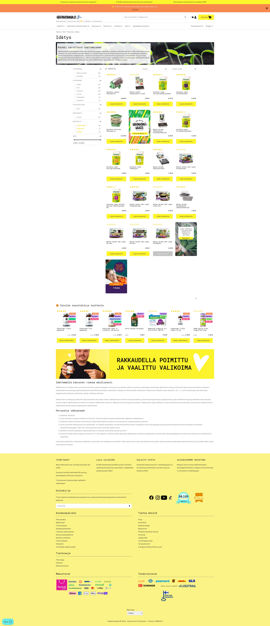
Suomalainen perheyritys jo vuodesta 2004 (189, 2)
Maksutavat (60, 522)
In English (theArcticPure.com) (150, 547)
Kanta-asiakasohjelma (64, 535)
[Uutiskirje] (129, 506)
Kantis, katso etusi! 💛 (75, 21)
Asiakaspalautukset (63, 529)
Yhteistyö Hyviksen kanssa (148, 532)
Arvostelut (142, 522)
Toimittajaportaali (145, 541)
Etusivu (58, 32)
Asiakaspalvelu (61, 21)
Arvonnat (141, 535)
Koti (64, 32)
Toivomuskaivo (97, 21)
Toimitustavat (61, 525)
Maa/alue (130, 610)
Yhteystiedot (61, 519)
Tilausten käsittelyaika (65, 532)
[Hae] (185, 17)
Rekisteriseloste (62, 566)
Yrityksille (87, 21)
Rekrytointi (142, 529)
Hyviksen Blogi (144, 525)
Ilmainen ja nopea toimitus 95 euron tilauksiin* (78, 2)
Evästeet (59, 563)
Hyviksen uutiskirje (63, 538)
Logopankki (142, 538)
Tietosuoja (60, 560)
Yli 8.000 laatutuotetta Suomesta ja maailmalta (134, 2)
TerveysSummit (144, 544)
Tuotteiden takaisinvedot (66, 547)
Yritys (140, 519)
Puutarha (70, 32)
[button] (206, 17)
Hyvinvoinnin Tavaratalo (136, 621)
